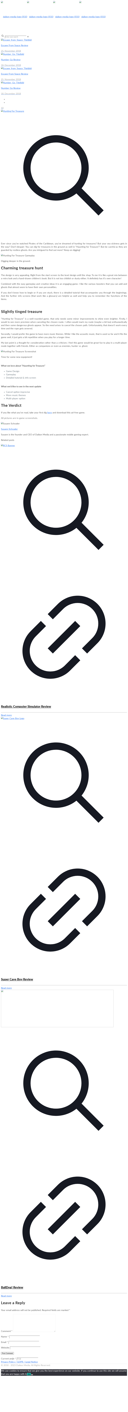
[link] (28, 37)
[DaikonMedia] (53, 17)
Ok (29, 1374)
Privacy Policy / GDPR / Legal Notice (19, 1362)
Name (5, 1337)
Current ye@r (8, 1359)
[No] (32, 1374)
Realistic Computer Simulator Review (26, 706)
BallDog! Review (12, 1287)
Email (4, 1342)
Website (5, 1348)
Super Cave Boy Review (17, 979)
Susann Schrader (9, 429)
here (49, 413)
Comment (6, 1331)
